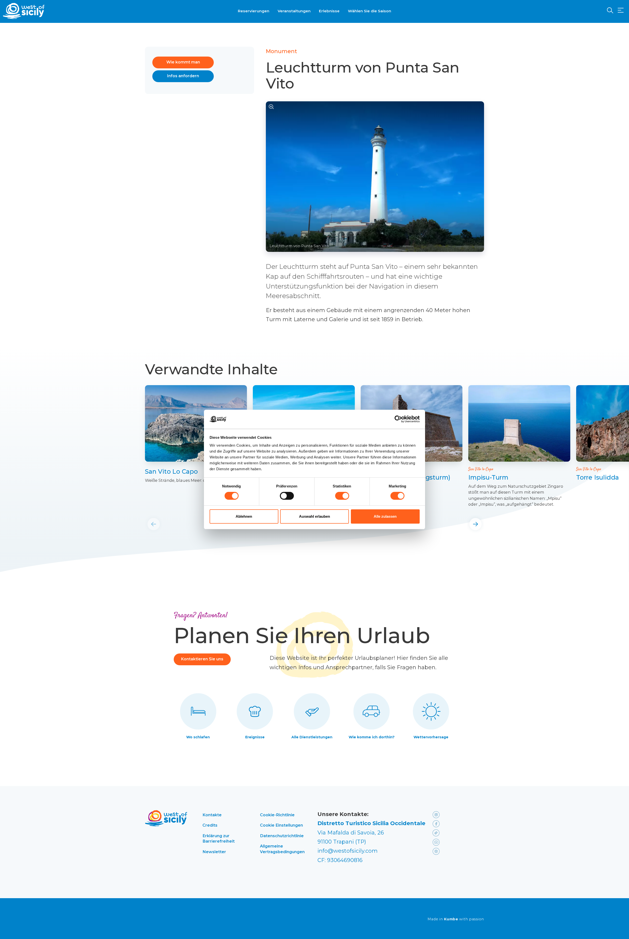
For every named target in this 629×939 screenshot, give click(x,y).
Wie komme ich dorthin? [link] (372, 737)
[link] (196, 423)
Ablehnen (244, 516)
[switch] (287, 496)
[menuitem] (253, 11)
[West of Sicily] (24, 11)
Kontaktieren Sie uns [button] (202, 659)
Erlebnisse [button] (329, 11)
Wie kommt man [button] (183, 62)
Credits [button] (209, 825)
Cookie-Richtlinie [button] (277, 814)
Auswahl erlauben (314, 516)
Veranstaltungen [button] (294, 11)
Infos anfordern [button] (183, 76)
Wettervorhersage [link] (431, 737)
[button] (620, 10)
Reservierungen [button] (253, 11)
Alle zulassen (385, 516)
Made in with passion (456, 919)
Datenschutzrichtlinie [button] (282, 835)
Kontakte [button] (212, 814)
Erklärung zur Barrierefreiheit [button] (218, 838)
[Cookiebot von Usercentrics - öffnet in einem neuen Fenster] (398, 419)
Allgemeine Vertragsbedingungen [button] (282, 849)
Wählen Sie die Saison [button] (369, 11)
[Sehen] (271, 106)
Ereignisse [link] (255, 737)
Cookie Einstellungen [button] (281, 825)
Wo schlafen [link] (198, 737)
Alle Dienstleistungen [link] (311, 737)
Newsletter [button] (214, 851)
